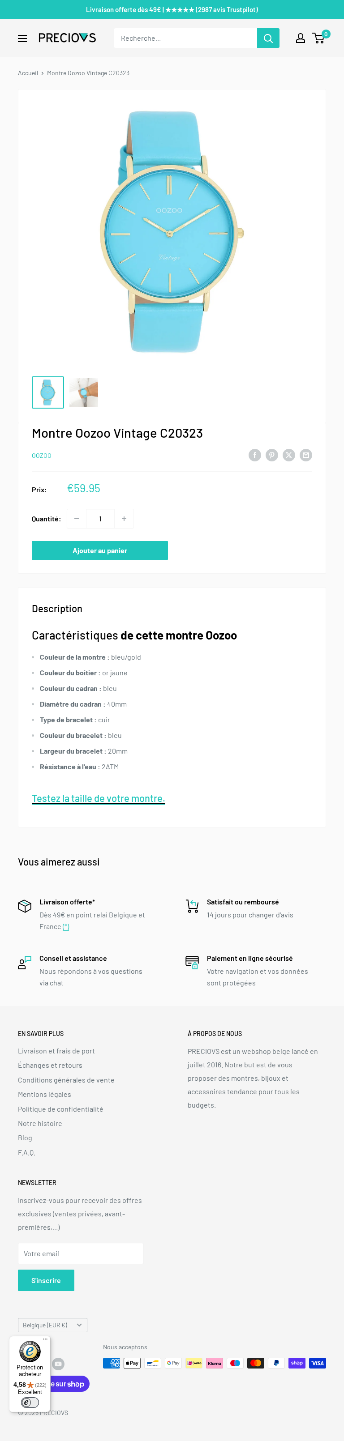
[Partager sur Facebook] (255, 454)
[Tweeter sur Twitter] (289, 454)
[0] (318, 38)
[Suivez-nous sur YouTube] (58, 1364)
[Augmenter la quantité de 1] (124, 518)
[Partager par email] (306, 454)
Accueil (28, 73)
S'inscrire (46, 1280)
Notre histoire (40, 1123)
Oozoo (42, 455)
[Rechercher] (268, 38)
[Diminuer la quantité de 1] (76, 518)
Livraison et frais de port (56, 1050)
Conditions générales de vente (66, 1079)
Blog (25, 1137)
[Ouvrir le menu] (22, 38)
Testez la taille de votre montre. (98, 798)
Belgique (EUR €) (45, 1325)
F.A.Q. (26, 1152)
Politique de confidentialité (60, 1108)
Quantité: (46, 518)
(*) (66, 926)
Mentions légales (44, 1094)
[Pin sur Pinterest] (272, 454)
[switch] (30, 1402)
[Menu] (45, 1341)
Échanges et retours (50, 1065)
